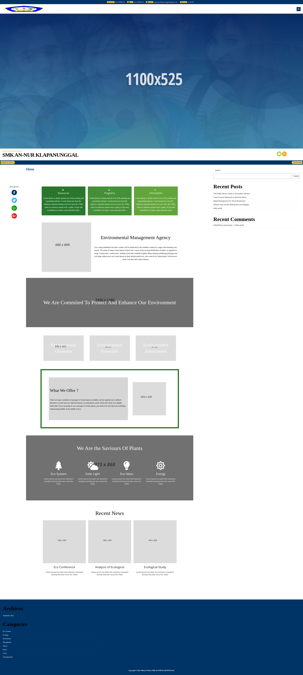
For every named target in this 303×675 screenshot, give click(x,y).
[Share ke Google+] (14, 215)
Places (5, 650)
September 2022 (8, 615)
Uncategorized (7, 657)
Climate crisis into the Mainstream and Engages (231, 205)
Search (296, 176)
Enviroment (7, 639)
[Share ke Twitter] (14, 200)
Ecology (5, 635)
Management (7, 642)
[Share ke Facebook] (14, 192)
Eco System (7, 631)
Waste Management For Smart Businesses (229, 201)
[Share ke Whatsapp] (14, 208)
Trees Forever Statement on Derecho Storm (229, 197)
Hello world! (217, 208)
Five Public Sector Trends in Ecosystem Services (231, 194)
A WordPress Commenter (222, 225)
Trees (5, 653)
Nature (5, 646)
